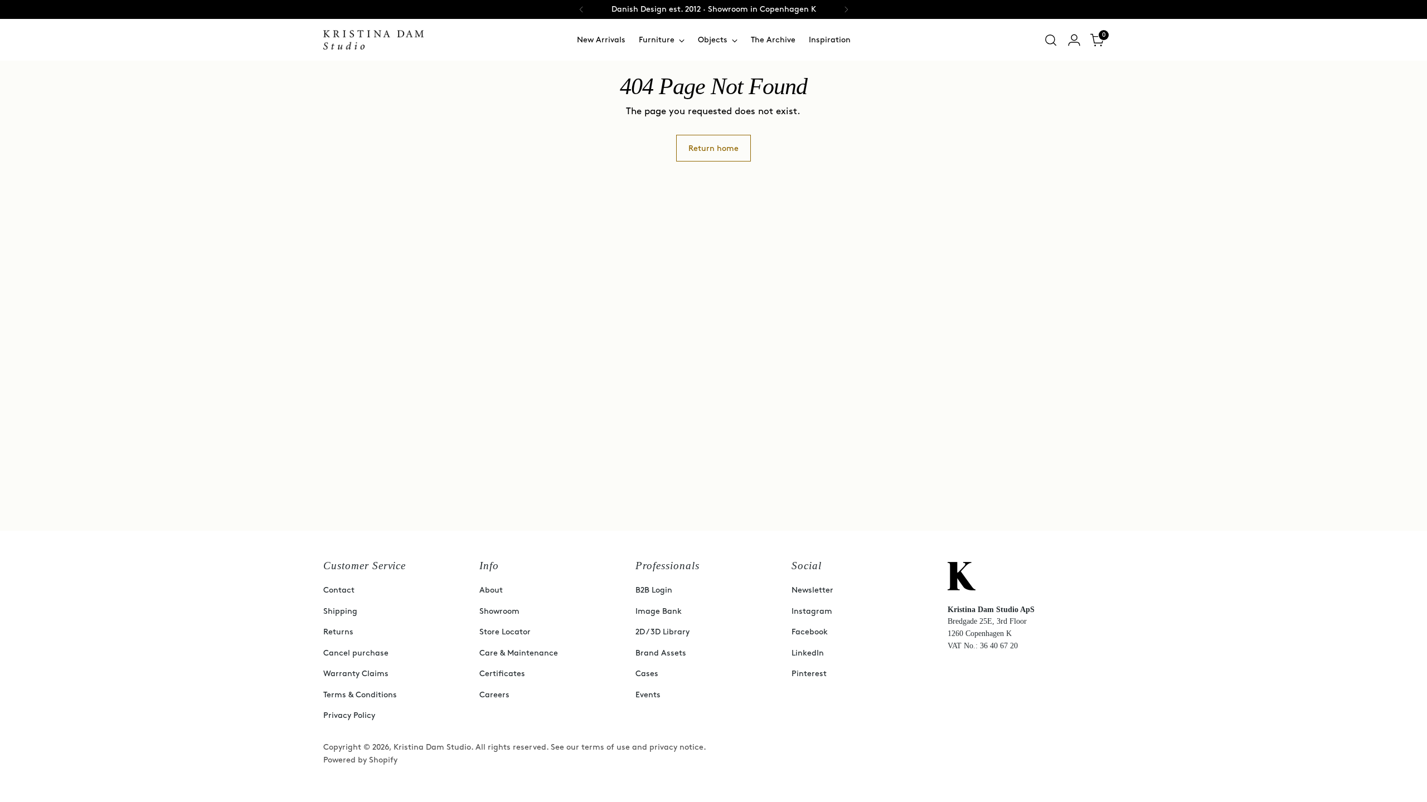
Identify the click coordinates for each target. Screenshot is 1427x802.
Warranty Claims (356, 673)
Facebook (810, 631)
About (491, 590)
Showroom (499, 611)
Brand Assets (660, 653)
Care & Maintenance (518, 653)
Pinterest (809, 673)
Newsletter (812, 590)
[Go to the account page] (1074, 40)
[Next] (846, 9)
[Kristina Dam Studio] (373, 40)
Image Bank (658, 611)
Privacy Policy (349, 715)
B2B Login (653, 590)
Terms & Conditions (360, 694)
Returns (338, 631)
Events (648, 694)
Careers (494, 694)
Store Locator (505, 631)
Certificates (502, 673)
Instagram (812, 611)
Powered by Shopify (360, 760)
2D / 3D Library (662, 631)
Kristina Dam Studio (432, 747)
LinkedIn (808, 653)
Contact (339, 590)
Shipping (340, 611)
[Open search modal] (1051, 40)
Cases (646, 673)
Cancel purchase (356, 653)
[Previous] (581, 9)
